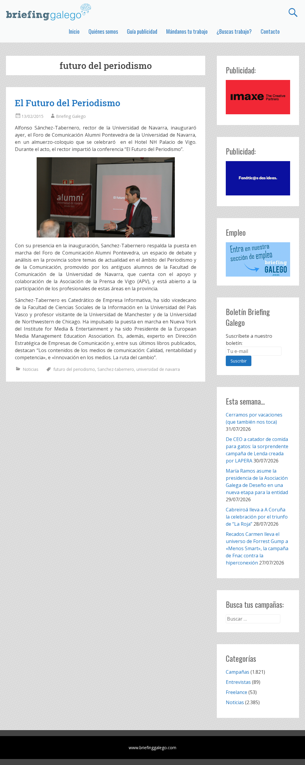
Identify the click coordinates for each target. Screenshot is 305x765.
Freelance (236, 692)
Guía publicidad (142, 31)
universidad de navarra (158, 369)
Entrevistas (238, 682)
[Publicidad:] (258, 112)
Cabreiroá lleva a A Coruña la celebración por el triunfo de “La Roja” (257, 516)
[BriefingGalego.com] (49, 12)
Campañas (237, 672)
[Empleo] (258, 259)
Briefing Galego (71, 116)
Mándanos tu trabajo (187, 31)
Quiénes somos (103, 31)
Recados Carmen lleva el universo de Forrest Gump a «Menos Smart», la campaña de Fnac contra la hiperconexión (257, 548)
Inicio (74, 31)
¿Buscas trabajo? (234, 31)
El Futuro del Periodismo (67, 103)
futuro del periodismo (74, 369)
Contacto (270, 31)
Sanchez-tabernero (115, 369)
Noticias (30, 369)
